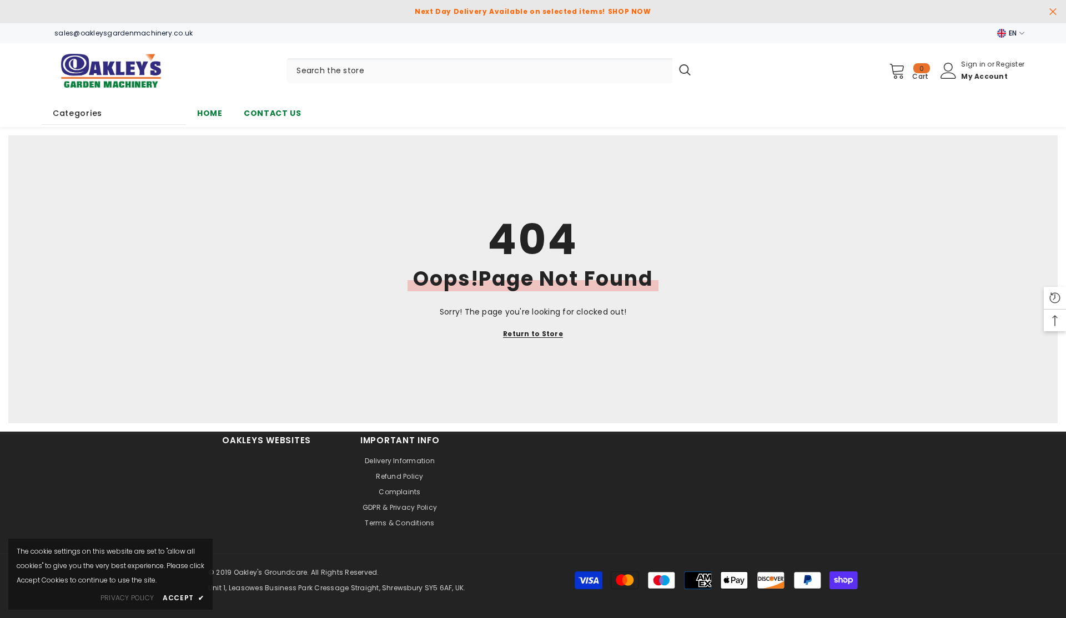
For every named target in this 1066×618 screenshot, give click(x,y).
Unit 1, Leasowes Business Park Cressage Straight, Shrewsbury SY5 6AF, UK (336, 587)
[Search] (491, 70)
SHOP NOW (629, 11)
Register (1010, 64)
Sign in (974, 64)
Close (1053, 12)
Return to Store (533, 333)
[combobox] (479, 70)
